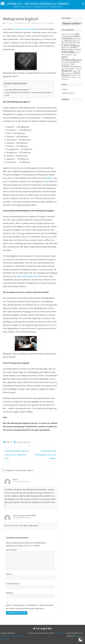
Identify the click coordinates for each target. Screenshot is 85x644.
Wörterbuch (73, 75)
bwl (79, 41)
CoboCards (65, 43)
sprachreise (71, 68)
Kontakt (3, 636)
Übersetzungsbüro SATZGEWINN (24, 515)
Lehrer (75, 55)
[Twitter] (34, 628)
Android (72, 34)
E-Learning (68, 45)
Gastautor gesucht (68, 93)
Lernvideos (65, 62)
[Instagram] (46, 628)
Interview (67, 52)
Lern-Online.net (68, 58)
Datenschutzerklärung (15, 636)
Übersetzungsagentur (71, 77)
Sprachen (27, 442)
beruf (72, 36)
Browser (74, 41)
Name (9, 574)
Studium (66, 71)
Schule (65, 66)
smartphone (75, 66)
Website (9, 593)
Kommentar (12, 550)
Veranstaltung (69, 73)
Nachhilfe (74, 62)
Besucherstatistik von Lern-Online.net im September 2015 (17, 455)
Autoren (65, 89)
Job (76, 52)
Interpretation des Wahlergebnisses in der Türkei (46, 455)
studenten (78, 68)
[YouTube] (44, 628)
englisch (19, 442)
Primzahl (71, 64)
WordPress (79, 636)
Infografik (77, 49)
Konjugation (68, 55)
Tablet (75, 71)
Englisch (48, 178)
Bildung (67, 40)
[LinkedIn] (42, 628)
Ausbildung (65, 36)
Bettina (15, 480)
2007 (63, 34)
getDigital (70, 49)
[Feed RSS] (51, 628)
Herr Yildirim (8, 23)
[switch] (80, 639)
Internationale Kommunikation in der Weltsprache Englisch (29, 92)
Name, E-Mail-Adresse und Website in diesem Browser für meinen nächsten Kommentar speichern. (29, 607)
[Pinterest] (49, 628)
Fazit (7, 95)
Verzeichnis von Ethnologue (25, 29)
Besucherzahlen (70, 37)
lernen (79, 59)
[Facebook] (36, 628)
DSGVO (78, 43)
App (77, 34)
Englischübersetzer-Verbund (29, 276)
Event (68, 47)
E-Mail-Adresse (13, 583)
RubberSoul (62, 633)
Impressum (5, 639)
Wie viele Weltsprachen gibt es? (18, 90)
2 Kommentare (49, 23)
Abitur (68, 34)
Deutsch (73, 43)
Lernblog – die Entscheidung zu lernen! (38, 4)
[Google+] (38, 628)
